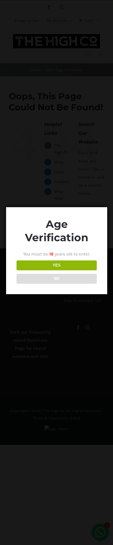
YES (57, 265)
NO (56, 278)
